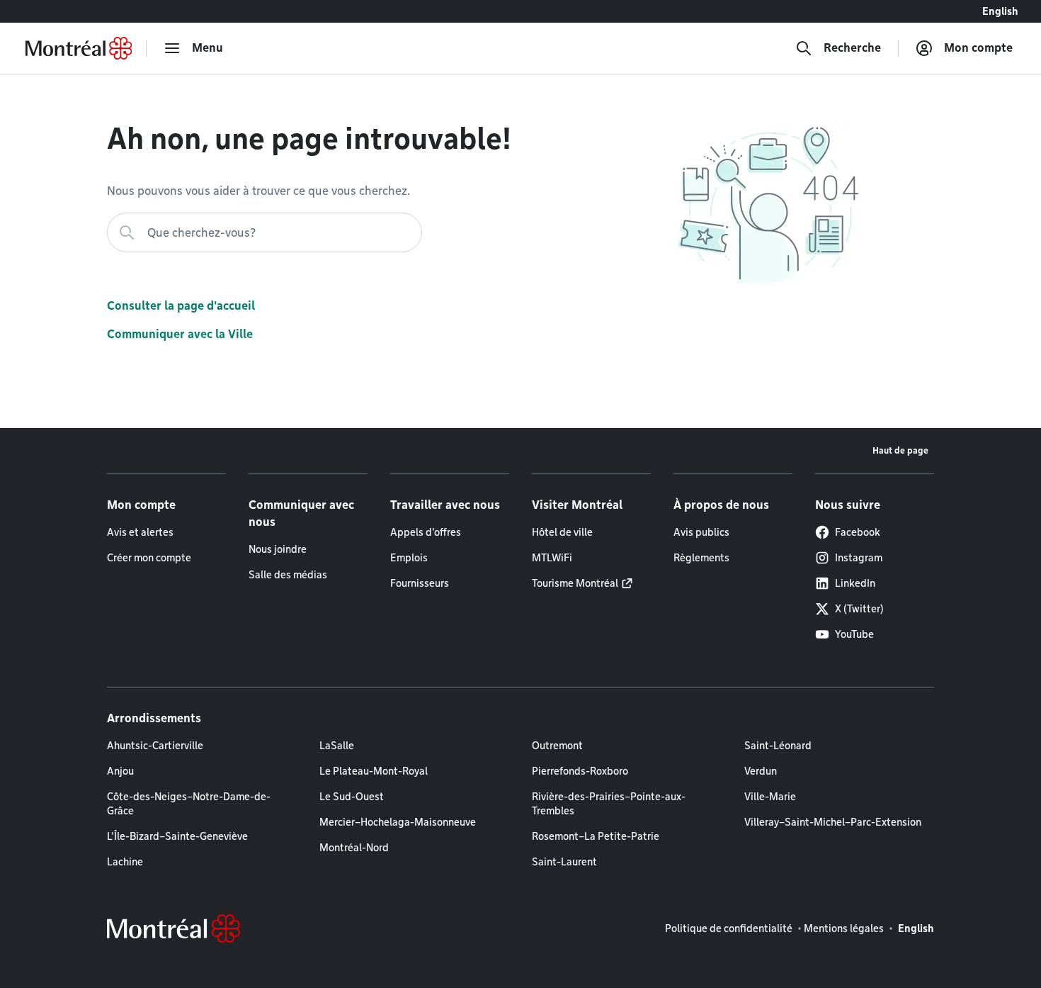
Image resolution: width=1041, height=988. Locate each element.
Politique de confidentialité (728, 928)
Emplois (409, 557)
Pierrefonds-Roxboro (580, 771)
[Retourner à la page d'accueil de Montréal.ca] (79, 48)
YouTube (854, 634)
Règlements (701, 557)
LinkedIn (855, 583)
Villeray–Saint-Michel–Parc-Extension (832, 822)
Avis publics (701, 532)
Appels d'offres (425, 532)
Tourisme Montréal (575, 583)
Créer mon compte (149, 557)
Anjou (120, 771)
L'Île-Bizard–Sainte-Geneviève (177, 836)
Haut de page (900, 450)
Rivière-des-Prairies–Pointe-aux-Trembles (609, 803)
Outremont (557, 745)
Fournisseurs (419, 583)
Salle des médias (288, 574)
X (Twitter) (859, 608)
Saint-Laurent (564, 862)
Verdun (760, 771)
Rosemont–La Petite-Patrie (595, 836)
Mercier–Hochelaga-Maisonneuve (397, 822)
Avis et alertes (140, 532)
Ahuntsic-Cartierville (155, 745)
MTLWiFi (552, 557)
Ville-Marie (770, 796)
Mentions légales (844, 928)
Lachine (125, 862)
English (1000, 11)
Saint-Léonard (778, 745)
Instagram (858, 557)
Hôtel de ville (562, 532)
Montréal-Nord (354, 847)
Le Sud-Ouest (351, 796)
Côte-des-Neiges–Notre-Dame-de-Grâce (189, 803)
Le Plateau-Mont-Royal (373, 771)
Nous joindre (278, 549)
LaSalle (336, 745)
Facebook (857, 532)
